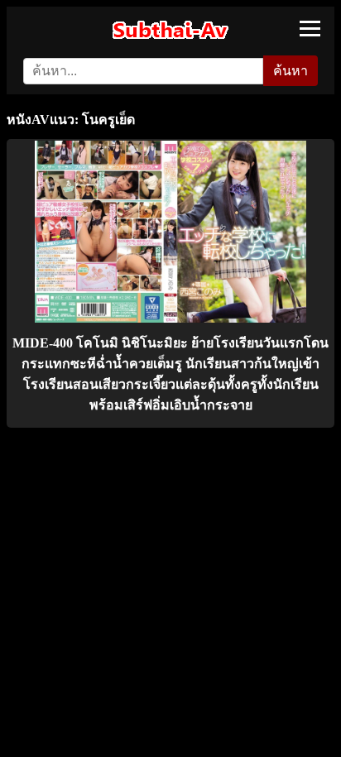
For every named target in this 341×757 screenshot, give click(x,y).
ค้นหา (290, 71)
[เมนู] (310, 28)
